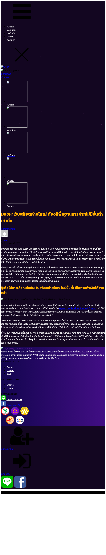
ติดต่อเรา (11, 40)
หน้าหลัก (10, 26)
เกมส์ (9, 373)
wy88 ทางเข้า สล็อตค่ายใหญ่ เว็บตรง (77, 308)
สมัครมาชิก (6, 73)
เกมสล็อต (11, 30)
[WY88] (5, 67)
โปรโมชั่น (11, 33)
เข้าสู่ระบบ (5, 77)
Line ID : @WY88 (14, 399)
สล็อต (12, 228)
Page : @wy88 (13, 405)
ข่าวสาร (10, 385)
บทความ (10, 36)
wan (6, 240)
